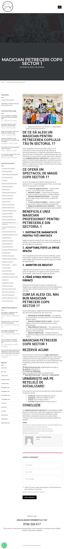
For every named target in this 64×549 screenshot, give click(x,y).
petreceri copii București (9, 259)
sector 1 (39, 431)
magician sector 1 (43, 427)
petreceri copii (6, 253)
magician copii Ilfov (7, 195)
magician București (7, 186)
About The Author (43, 437)
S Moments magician (7, 283)
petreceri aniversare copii (9, 249)
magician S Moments (7, 240)
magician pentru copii (8, 207)
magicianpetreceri (7, 216)
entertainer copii (7, 171)
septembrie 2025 (5, 399)
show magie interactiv (8, 274)
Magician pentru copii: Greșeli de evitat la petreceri (10, 322)
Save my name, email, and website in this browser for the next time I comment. (43, 488)
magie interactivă (7, 243)
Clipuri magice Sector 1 (42, 399)
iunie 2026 (4, 367)
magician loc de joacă (8, 204)
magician (4, 180)
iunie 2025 (4, 407)
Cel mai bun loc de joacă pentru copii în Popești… (10, 147)
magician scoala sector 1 (30, 427)
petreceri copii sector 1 (29, 431)
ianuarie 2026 (5, 383)
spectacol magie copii (8, 295)
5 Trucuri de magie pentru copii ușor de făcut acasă (10, 155)
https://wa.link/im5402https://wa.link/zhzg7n (38, 373)
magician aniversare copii (9, 183)
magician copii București (9, 192)
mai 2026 (3, 371)
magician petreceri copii (55, 425)
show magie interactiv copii (10, 277)
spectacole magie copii (8, 292)
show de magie (6, 268)
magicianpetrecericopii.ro (49, 367)
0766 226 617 (32, 524)
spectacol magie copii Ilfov (9, 298)
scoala (14, 265)
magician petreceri (7, 213)
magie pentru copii (7, 246)
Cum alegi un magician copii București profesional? (9, 313)
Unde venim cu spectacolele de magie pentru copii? (10, 104)
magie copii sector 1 (46, 429)
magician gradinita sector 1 (39, 425)
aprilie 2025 (4, 415)
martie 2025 (4, 419)
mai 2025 (3, 411)
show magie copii (7, 271)
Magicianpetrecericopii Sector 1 (46, 401)
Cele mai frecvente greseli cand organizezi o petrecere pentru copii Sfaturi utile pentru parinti (10, 351)
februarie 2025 (5, 423)
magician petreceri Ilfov (9, 231)
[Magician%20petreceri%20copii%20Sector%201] (41, 448)
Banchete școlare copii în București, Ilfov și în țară (8, 125)
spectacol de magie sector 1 (31, 433)
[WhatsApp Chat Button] (4, 545)
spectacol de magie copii (9, 289)
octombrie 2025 (5, 395)
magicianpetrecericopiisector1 (31, 429)
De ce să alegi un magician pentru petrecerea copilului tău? (9, 117)
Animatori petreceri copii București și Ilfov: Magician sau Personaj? (10, 140)
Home (2, 82)
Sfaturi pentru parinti (7, 100)
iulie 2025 (3, 403)
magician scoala (6, 237)
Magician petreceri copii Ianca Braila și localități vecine (10, 132)
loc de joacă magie (7, 177)
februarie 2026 (5, 379)
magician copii (27, 425)
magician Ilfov (6, 201)
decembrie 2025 (5, 387)
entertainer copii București (10, 174)
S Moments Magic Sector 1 (45, 398)
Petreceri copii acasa (8, 256)
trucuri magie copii (7, 301)
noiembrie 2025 (5, 391)
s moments (5, 280)
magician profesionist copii (9, 234)
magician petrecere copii (9, 210)
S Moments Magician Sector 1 (46, 396)
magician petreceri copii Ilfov (9, 228)
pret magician (6, 265)
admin (41, 67)
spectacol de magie (47, 431)
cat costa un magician (8, 168)
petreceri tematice (7, 262)
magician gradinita (7, 198)
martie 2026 (4, 375)
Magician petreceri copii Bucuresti (9, 223)
